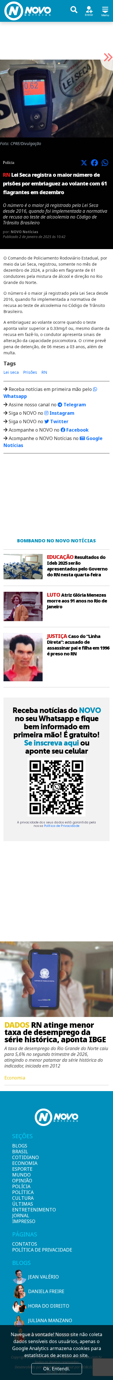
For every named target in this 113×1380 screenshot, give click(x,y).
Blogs (19, 1146)
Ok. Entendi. (56, 1368)
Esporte (22, 1169)
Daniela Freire (46, 1291)
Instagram (61, 413)
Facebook (77, 430)
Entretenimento (22, 1210)
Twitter (58, 421)
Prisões (30, 372)
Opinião (22, 1181)
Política (22, 1192)
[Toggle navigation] (105, 10)
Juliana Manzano (50, 1320)
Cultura (22, 1198)
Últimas (22, 1204)
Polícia (21, 1186)
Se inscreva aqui (51, 743)
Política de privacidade (42, 1250)
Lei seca (11, 372)
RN (44, 372)
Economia (22, 1163)
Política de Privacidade (61, 826)
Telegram (74, 404)
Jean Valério (43, 1277)
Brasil (20, 1151)
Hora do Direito (48, 1306)
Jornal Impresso (22, 1218)
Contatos (24, 1244)
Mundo (21, 1175)
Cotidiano (22, 1157)
